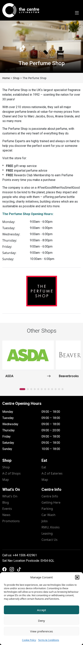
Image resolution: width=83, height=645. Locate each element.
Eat (44, 467)
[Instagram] (12, 569)
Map (5, 479)
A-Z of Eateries (52, 473)
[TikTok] (19, 569)
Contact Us (50, 540)
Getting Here (51, 502)
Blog (5, 502)
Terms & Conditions (48, 640)
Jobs (45, 521)
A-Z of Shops (11, 473)
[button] (77, 577)
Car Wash (48, 515)
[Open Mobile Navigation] (77, 13)
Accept (41, 610)
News (6, 515)
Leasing (47, 533)
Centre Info (50, 496)
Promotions (11, 521)
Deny (41, 621)
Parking (47, 509)
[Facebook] (4, 569)
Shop (6, 467)
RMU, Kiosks (51, 527)
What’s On (9, 496)
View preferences (41, 631)
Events (7, 509)
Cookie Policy (29, 640)
